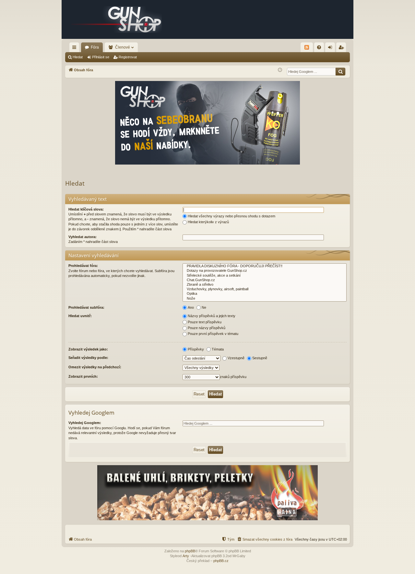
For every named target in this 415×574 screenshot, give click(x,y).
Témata (218, 349)
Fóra (95, 47)
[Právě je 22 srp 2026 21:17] (280, 70)
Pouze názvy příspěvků (206, 328)
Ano (191, 307)
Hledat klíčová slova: (86, 209)
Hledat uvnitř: (80, 316)
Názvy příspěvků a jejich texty (211, 316)
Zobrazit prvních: (83, 376)
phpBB (190, 551)
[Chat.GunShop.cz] (264, 280)
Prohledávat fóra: (83, 266)
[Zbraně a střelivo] (264, 284)
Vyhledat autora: (82, 237)
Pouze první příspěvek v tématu (213, 334)
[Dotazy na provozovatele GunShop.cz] (264, 271)
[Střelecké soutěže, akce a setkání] (264, 275)
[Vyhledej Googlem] (340, 71)
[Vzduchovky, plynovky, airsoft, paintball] (264, 289)
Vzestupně (236, 358)
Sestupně (259, 358)
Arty (186, 556)
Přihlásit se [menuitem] (331, 48)
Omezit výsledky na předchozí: (94, 367)
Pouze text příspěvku (204, 322)
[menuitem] (319, 47)
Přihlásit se (100, 57)
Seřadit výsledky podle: (88, 358)
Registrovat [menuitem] (342, 48)
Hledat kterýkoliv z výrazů (208, 222)
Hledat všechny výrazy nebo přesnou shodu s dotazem (231, 216)
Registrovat (128, 57)
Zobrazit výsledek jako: (88, 349)
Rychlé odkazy (75, 48)
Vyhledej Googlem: (84, 423)
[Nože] (264, 298)
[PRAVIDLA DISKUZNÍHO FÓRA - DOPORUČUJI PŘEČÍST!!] (264, 266)
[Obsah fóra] (117, 19)
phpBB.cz (221, 561)
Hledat (78, 57)
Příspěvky (196, 349)
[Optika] (264, 294)
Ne (204, 307)
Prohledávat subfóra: (86, 307)
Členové (122, 47)
